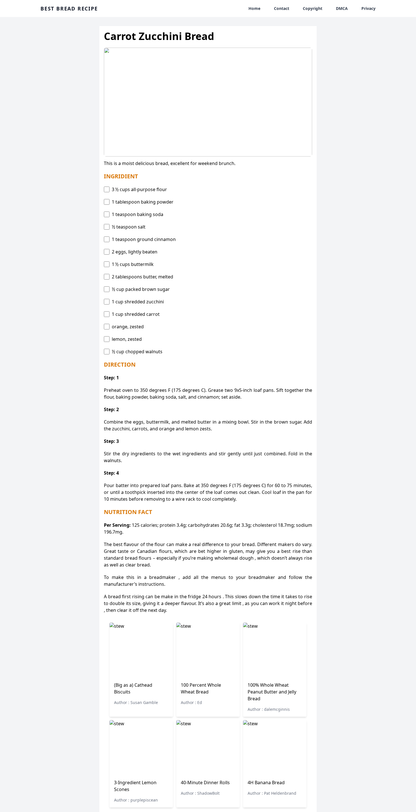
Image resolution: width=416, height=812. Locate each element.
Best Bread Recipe (69, 8)
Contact (281, 8)
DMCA (342, 8)
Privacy (368, 8)
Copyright (312, 8)
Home (254, 8)
